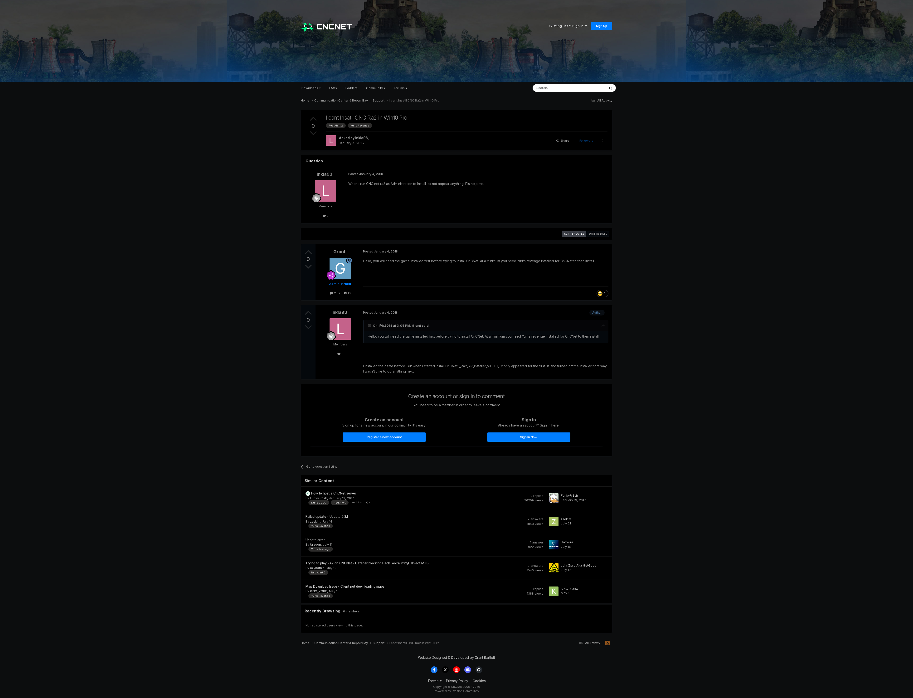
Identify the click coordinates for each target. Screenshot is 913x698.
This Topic (591, 88)
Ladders (351, 88)
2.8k (336, 293)
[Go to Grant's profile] (340, 268)
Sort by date (598, 233)
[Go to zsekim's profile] (553, 521)
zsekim (315, 521)
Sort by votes (574, 233)
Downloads (310, 88)
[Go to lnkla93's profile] (331, 140)
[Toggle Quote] (370, 325)
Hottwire (567, 542)
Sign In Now (528, 437)
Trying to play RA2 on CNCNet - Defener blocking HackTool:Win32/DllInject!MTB (367, 563)
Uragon (315, 544)
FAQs (333, 88)
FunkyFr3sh (318, 498)
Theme (433, 681)
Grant (339, 251)
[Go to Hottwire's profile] (553, 544)
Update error (315, 540)
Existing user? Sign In (567, 26)
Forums (400, 88)
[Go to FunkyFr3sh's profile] (553, 498)
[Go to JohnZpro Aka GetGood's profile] (553, 568)
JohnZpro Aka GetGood (578, 565)
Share (563, 140)
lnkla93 (361, 138)
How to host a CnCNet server (333, 493)
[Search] (610, 88)
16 (349, 293)
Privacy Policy (457, 681)
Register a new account (384, 437)
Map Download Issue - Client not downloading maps (345, 586)
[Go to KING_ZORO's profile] (553, 591)
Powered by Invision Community (456, 691)
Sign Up (601, 26)
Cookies (479, 681)
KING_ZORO (318, 591)
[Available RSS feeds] (607, 643)
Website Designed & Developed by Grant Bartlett (456, 657)
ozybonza (317, 568)
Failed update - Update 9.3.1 (327, 517)
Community (375, 88)
